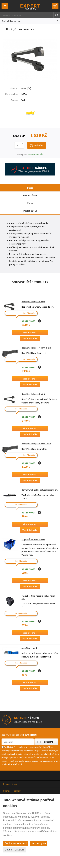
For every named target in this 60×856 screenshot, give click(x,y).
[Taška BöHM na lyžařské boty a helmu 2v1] (10, 601)
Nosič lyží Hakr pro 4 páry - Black (36, 348)
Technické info (30, 195)
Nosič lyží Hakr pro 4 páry (33, 301)
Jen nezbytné (38, 843)
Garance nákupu (10, 784)
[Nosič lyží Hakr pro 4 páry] (30, 79)
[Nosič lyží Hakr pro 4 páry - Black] (10, 353)
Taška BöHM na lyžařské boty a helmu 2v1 (38, 597)
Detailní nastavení (14, 849)
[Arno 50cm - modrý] (10, 653)
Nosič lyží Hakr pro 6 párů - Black (36, 443)
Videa (30, 203)
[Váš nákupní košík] (55, 6)
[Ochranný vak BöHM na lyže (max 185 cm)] (10, 495)
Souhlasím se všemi (16, 843)
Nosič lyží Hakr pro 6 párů (33, 394)
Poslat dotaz (30, 210)
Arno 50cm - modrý (30, 648)
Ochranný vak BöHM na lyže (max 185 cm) (40, 490)
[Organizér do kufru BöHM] (10, 544)
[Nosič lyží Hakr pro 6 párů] (10, 399)
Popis (30, 187)
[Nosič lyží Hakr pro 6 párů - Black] (10, 448)
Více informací (30, 332)
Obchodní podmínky (12, 790)
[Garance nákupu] (30, 174)
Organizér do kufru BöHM (33, 539)
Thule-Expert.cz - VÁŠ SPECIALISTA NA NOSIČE (30, 7)
